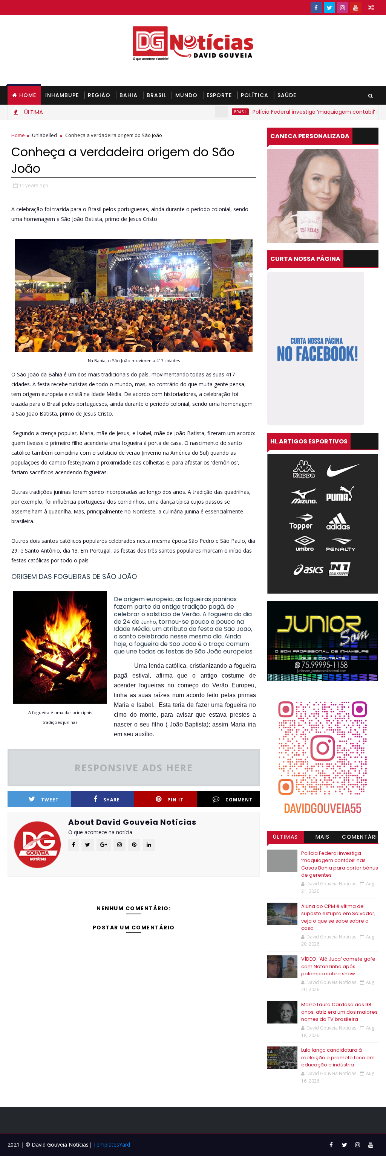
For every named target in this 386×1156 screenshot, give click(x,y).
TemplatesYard (111, 1144)
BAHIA (128, 95)
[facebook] (316, 7)
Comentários (359, 838)
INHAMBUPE (62, 95)
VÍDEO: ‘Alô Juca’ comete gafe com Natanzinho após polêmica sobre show (338, 966)
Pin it (175, 800)
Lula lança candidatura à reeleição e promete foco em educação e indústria (338, 1057)
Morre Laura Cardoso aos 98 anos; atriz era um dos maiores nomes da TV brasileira (339, 1012)
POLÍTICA (254, 95)
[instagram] (342, 7)
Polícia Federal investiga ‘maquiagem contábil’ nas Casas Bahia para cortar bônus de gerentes (339, 864)
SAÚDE (286, 95)
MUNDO (186, 95)
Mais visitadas (322, 838)
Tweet (50, 800)
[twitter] (329, 7)
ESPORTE (219, 95)
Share (111, 800)
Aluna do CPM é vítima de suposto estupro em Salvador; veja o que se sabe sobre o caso (338, 917)
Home (27, 95)
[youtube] (355, 7)
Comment (239, 800)
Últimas (285, 837)
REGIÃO (99, 95)
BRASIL (156, 95)
